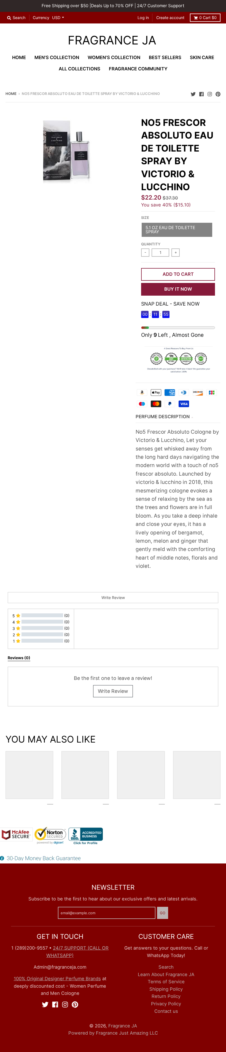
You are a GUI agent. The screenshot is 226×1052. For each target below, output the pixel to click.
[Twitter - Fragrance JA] (193, 93)
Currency (41, 17)
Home (11, 93)
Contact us (166, 1011)
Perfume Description (163, 416)
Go (162, 913)
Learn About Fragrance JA (166, 974)
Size (145, 217)
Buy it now (178, 289)
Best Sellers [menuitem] (165, 57)
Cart (208, 17)
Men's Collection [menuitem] (56, 57)
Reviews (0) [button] (19, 657)
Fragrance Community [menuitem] (138, 68)
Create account (170, 17)
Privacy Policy (166, 1003)
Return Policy (166, 996)
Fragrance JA (112, 40)
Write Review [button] (113, 597)
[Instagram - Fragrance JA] (209, 93)
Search (166, 967)
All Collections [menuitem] (79, 68)
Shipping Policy (166, 989)
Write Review (113, 691)
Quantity (150, 244)
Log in (143, 17)
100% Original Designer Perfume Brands (57, 978)
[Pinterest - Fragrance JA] (218, 93)
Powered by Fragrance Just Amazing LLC (113, 1033)
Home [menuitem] (19, 57)
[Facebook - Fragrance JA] (201, 93)
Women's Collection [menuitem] (114, 57)
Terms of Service (166, 981)
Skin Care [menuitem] (202, 57)
